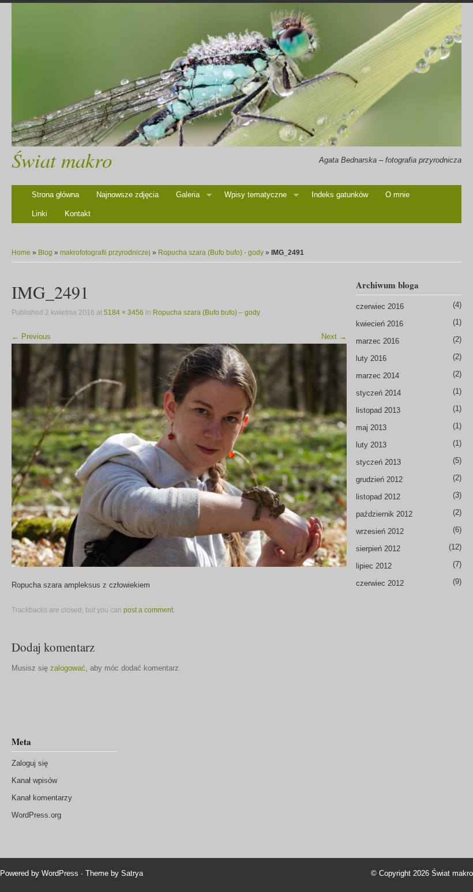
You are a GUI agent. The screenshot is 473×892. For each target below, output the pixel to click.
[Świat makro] (236, 74)
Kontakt (78, 213)
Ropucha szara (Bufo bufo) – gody (206, 312)
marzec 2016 (377, 341)
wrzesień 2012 (380, 531)
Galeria (188, 194)
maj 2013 (371, 427)
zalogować (67, 668)
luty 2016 (371, 358)
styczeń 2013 (378, 462)
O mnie (397, 194)
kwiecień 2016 (379, 323)
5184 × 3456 (124, 312)
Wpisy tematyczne (255, 194)
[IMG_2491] (179, 454)
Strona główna (55, 194)
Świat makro (62, 159)
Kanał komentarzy (42, 797)
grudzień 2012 (379, 479)
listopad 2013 (378, 410)
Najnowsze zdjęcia (127, 194)
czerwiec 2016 (380, 306)
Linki (39, 213)
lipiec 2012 (374, 566)
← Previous (31, 336)
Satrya (132, 873)
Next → (334, 336)
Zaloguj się (30, 763)
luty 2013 (371, 445)
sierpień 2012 (378, 548)
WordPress (60, 873)
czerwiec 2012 (380, 583)
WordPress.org (36, 815)
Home (21, 253)
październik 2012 (384, 514)
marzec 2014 (377, 375)
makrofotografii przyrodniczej (105, 253)
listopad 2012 (378, 496)
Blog (45, 253)
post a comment (148, 610)
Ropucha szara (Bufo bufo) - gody (211, 253)
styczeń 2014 (378, 393)
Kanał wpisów (34, 780)
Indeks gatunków (339, 194)
